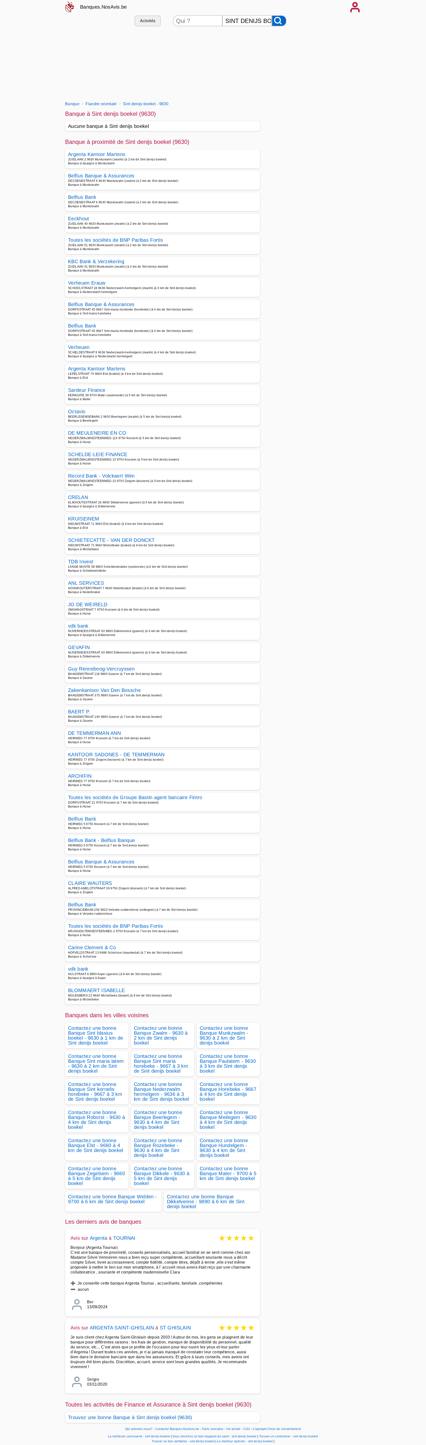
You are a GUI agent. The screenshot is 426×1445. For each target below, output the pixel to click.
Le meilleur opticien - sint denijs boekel (245, 1441)
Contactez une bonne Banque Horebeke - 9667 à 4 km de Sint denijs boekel (228, 1092)
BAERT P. (79, 712)
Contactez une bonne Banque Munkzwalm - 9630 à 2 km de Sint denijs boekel (224, 1035)
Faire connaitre (213, 1429)
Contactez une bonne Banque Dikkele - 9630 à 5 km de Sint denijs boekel (161, 1176)
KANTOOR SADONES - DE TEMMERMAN (116, 755)
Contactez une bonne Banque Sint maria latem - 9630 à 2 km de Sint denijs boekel (96, 1063)
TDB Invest (80, 562)
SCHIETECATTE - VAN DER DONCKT (111, 540)
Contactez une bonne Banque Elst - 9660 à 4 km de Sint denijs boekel (95, 1145)
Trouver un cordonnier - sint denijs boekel (288, 1436)
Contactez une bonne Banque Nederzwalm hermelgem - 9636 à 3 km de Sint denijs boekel (161, 1092)
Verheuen (79, 347)
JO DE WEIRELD (87, 604)
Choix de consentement (284, 1429)
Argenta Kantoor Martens (96, 154)
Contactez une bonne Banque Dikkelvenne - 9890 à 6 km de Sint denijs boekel (206, 1201)
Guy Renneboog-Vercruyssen (101, 669)
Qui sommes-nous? (139, 1429)
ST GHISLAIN (175, 1327)
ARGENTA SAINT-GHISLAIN (123, 1327)
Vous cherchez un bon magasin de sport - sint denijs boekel (214, 1436)
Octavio (76, 411)
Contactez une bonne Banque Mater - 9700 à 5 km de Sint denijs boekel (228, 1173)
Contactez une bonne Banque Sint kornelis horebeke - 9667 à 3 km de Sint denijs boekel (95, 1092)
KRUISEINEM (83, 519)
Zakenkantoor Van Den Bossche (104, 690)
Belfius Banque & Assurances (101, 176)
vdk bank (78, 626)
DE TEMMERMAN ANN (94, 733)
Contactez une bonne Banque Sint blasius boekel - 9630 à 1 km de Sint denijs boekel (95, 1035)
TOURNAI (124, 1238)
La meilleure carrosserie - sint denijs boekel (139, 1436)
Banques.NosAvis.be (103, 7)
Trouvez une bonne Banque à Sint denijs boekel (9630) (130, 1417)
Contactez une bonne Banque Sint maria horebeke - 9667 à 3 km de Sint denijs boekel (161, 1063)
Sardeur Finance (87, 390)
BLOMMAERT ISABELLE (96, 990)
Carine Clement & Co (92, 947)
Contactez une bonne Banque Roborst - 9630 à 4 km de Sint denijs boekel (96, 1120)
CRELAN (78, 497)
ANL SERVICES (86, 583)
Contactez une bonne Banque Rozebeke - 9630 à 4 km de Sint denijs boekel (158, 1148)
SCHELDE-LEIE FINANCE (97, 454)
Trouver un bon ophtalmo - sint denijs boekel (183, 1441)
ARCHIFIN (80, 776)
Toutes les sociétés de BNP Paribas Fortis (115, 240)
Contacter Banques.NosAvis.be (177, 1429)
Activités (148, 21)
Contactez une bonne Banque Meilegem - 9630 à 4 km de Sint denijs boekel (228, 1120)
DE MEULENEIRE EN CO (97, 433)
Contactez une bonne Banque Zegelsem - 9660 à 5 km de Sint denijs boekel (96, 1176)
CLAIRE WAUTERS (90, 883)
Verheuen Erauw (86, 283)
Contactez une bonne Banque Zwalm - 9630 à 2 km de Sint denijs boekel (161, 1035)
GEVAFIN (79, 647)
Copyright (259, 1429)
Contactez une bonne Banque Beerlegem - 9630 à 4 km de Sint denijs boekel (158, 1120)
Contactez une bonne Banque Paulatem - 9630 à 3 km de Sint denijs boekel (228, 1063)
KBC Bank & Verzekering (96, 261)
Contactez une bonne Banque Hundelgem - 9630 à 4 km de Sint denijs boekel (224, 1148)
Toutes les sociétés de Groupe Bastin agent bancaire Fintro (135, 797)
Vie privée (233, 1429)
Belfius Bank (82, 197)
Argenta (98, 1238)
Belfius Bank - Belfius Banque (101, 840)
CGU (246, 1429)
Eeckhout (78, 219)
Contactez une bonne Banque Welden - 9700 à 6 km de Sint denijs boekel (112, 1199)
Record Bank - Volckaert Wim (101, 476)
